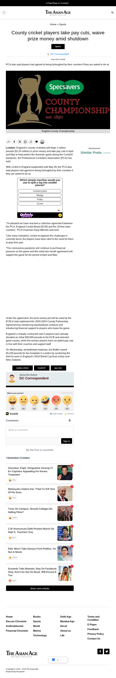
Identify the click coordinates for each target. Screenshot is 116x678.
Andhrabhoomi (14, 626)
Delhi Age (65, 616)
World (36, 626)
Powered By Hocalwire (15, 672)
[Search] (112, 13)
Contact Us (93, 638)
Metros (37, 630)
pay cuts (58, 368)
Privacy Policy (95, 634)
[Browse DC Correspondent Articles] (11, 378)
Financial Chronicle (17, 630)
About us (65, 630)
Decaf (63, 626)
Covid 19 (42, 368)
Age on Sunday (60, 3)
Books (37, 616)
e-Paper (49, 3)
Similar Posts (91, 152)
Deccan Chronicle (16, 621)
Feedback (93, 629)
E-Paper (92, 624)
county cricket (22, 368)
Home (9, 616)
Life (62, 635)
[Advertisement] (40, 286)
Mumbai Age (67, 621)
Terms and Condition (93, 618)
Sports (58, 46)
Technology (40, 635)
